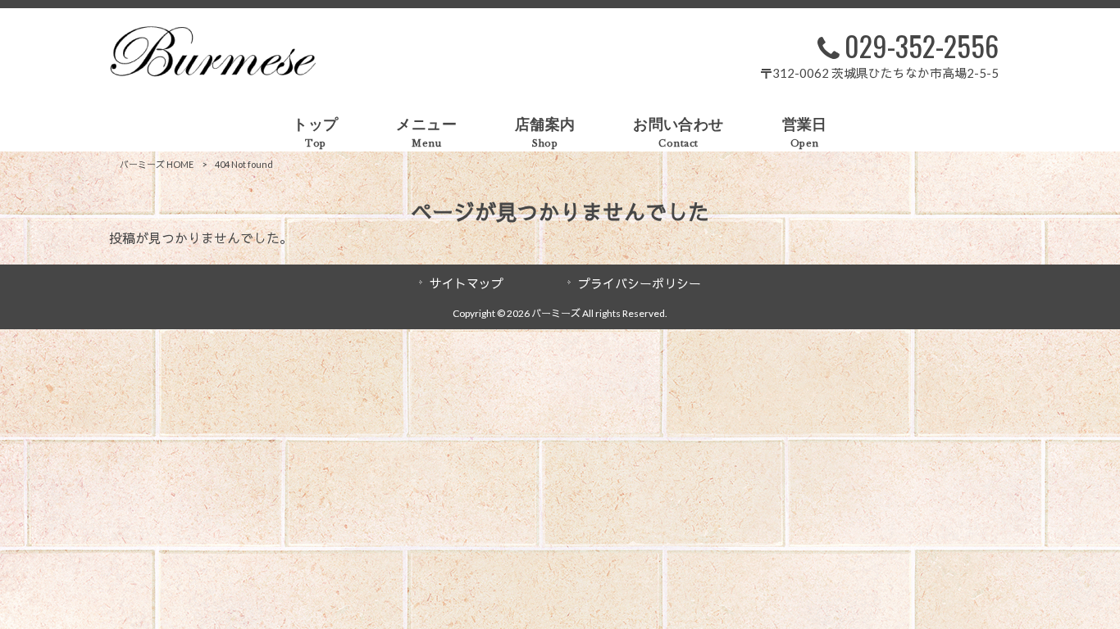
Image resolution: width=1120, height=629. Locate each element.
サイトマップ (466, 283)
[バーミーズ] (212, 71)
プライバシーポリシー (639, 283)
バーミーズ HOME (156, 164)
